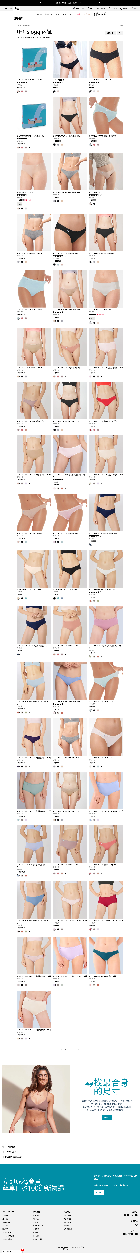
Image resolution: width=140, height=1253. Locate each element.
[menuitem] (78, 8)
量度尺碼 (107, 1117)
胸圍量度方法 (68, 1226)
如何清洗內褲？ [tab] (9, 1152)
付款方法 (36, 1219)
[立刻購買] (48, 78)
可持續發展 (6, 1222)
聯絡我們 (5, 1229)
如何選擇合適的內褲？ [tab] (12, 1157)
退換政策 (36, 1229)
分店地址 (5, 1226)
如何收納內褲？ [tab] (9, 1147)
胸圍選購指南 (68, 1229)
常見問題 (36, 1215)
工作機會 (5, 1219)
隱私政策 (36, 1236)
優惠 (78, 14)
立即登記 (99, 1192)
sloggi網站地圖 (7, 1239)
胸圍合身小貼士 (69, 1215)
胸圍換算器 (67, 1219)
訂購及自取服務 (38, 1226)
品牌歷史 (5, 1215)
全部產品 (38, 14)
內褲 (64, 14)
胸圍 (57, 14)
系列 (71, 14)
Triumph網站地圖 (8, 1236)
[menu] (80, 8)
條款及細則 (36, 1232)
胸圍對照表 (67, 1222)
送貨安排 (36, 1222)
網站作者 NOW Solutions (70, 1249)
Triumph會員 (6, 1232)
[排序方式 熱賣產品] (120, 33)
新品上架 (48, 14)
